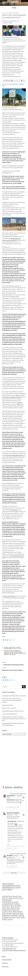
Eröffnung (17, 904)
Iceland (19, 906)
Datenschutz (5, 966)
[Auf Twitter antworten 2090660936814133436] (7, 807)
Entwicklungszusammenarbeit (13, 652)
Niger (16, 653)
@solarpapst (19, 795)
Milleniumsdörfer (17, 911)
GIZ (16, 906)
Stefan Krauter (11, 795)
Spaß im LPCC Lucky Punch (9, 708)
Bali (7, 896)
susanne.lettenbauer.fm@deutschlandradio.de (14, 950)
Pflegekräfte (5, 915)
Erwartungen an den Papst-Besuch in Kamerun (14, 695)
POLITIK (19, 648)
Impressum (5, 963)
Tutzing (23, 917)
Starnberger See (6, 917)
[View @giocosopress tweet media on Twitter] (21, 802)
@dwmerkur (16, 855)
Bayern (10, 896)
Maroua (10, 911)
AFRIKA (6, 647)
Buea (19, 896)
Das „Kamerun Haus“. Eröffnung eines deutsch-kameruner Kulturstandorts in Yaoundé (12, 700)
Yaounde (10, 919)
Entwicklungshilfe (14, 650)
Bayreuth (15, 896)
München (9, 913)
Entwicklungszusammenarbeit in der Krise (13, 711)
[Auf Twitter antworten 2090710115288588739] (7, 866)
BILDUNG (18, 647)
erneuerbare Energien (8, 904)
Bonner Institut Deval (9, 596)
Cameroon (5, 898)
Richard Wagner (13, 915)
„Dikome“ (18, 404)
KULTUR (18, 887)
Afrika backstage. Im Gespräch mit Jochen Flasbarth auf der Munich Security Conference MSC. (14, 718)
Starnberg (21, 915)
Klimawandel (5, 909)
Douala (21, 898)
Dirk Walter (10, 855)
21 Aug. (8, 797)
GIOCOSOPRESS (10, 2)
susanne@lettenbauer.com (9, 948)
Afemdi (8, 517)
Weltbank (13, 654)
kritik (12, 653)
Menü (14, 7)
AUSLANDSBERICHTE (8, 885)
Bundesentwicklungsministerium (15, 455)
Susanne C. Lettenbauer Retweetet (18, 793)
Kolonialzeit (13, 909)
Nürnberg (14, 913)
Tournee (13, 917)
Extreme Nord (6, 906)
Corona (17, 898)
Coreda (19, 402)
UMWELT (9, 889)
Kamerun (6, 653)
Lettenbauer (14, 13)
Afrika (6, 650)
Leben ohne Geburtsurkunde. (9, 714)
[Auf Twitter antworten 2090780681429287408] (7, 848)
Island (8, 907)
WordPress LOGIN (6, 959)
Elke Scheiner (13, 509)
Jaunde (12, 907)
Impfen (4, 907)
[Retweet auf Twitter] (10, 793)
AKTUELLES (12, 647)
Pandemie (20, 913)
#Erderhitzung (10, 799)
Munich (4, 913)
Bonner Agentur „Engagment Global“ (11, 397)
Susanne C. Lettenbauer (13, 812)
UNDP (19, 653)
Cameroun (11, 898)
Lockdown (5, 911)
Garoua (12, 906)
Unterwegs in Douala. (7, 705)
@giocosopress (10, 814)
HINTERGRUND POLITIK (10, 648)
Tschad (18, 917)
